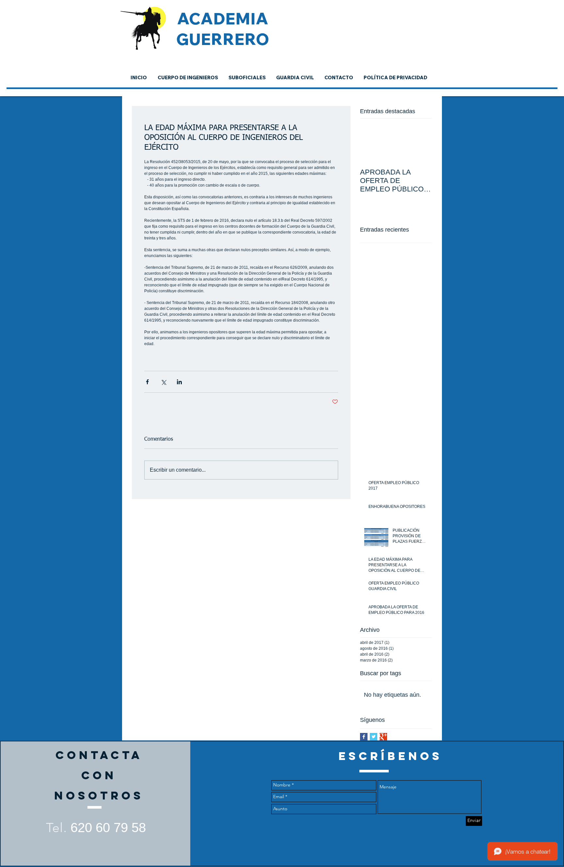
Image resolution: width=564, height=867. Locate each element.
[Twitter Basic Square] (373, 736)
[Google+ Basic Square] (383, 736)
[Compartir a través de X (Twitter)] (163, 382)
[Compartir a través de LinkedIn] (179, 382)
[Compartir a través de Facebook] (147, 382)
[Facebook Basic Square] (364, 736)
